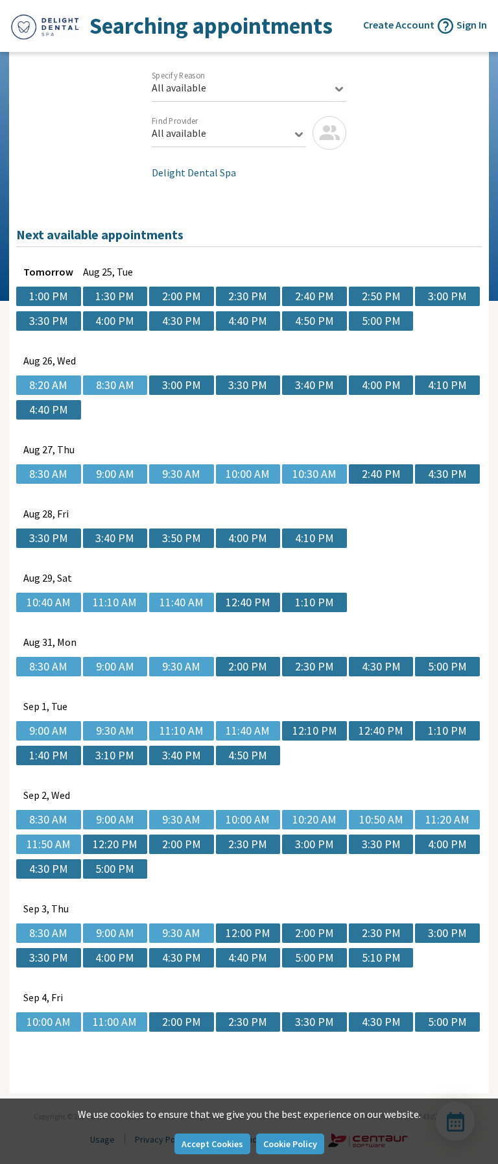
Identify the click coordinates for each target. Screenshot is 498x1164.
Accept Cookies (212, 1144)
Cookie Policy (290, 1144)
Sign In (471, 24)
